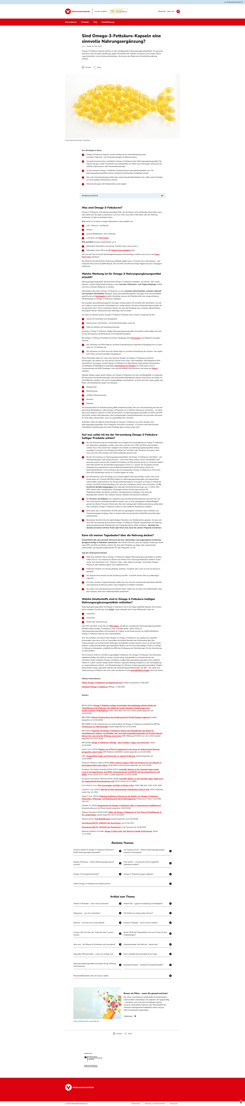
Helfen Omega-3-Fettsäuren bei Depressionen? (92, 883)
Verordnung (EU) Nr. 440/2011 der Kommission (101, 823)
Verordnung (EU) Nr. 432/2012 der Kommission (101, 827)
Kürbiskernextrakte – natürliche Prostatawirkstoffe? (143, 965)
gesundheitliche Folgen (140, 670)
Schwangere (135, 338)
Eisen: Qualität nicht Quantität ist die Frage (140, 954)
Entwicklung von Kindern (125, 366)
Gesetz (155, 368)
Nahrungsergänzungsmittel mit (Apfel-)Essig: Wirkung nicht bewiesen (94, 964)
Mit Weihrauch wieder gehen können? (138, 913)
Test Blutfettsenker (102, 819)
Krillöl (111, 609)
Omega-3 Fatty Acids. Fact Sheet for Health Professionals (128, 831)
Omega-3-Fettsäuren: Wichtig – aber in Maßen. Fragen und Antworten (120, 742)
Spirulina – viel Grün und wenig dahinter (89, 923)
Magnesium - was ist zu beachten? (86, 913)
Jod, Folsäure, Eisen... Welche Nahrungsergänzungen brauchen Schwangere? (144, 851)
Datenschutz (135, 1104)
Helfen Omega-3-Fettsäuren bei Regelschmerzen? (102, 683)
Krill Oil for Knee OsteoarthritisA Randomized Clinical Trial (125, 789)
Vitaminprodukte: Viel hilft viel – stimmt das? (141, 944)
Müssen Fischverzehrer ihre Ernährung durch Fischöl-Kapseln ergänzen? (121, 717)
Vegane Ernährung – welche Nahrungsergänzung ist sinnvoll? (93, 863)
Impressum (174, 1104)
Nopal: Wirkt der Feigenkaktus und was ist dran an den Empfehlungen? (145, 933)
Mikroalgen (114, 626)
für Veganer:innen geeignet (119, 250)
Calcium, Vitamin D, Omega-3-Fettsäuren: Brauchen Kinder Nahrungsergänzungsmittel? (93, 851)
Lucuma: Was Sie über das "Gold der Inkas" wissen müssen (93, 933)
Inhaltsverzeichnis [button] (90, 195)
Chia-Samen (104, 238)
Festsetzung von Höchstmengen (95, 726)
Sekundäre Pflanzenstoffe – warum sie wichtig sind (93, 954)
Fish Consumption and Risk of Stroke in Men (116, 785)
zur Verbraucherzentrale (232, 2)
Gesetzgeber (100, 296)
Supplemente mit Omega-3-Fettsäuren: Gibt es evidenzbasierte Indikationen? (129, 805)
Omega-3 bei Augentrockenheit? (86, 874)
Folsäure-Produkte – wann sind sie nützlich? (141, 923)
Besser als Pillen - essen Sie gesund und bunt (145, 993)
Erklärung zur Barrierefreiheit (155, 1104)
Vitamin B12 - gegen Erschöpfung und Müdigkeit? (143, 903)
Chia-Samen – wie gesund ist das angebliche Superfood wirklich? (141, 863)
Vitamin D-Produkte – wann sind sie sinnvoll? (90, 903)
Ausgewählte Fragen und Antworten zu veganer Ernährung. (111, 756)
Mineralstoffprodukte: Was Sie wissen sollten (91, 976)
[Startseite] (78, 11)
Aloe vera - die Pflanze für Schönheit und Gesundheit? (94, 944)
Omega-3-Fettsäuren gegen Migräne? (138, 874)
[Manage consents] (241, 1102)
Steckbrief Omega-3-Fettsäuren (95, 687)
